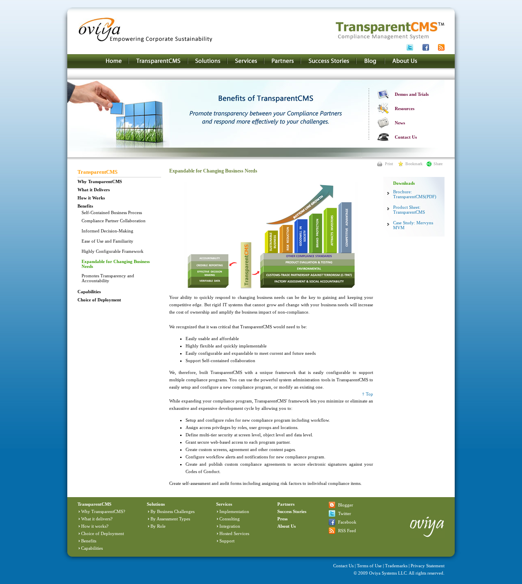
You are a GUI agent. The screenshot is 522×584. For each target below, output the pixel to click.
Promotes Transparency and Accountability (108, 278)
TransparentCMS (97, 172)
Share (438, 163)
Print (389, 163)
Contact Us (406, 137)
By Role (158, 526)
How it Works (91, 197)
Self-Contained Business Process (112, 212)
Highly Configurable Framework (113, 251)
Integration (229, 526)
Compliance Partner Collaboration (114, 220)
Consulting (229, 518)
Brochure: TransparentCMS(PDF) (414, 194)
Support (226, 540)
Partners (285, 504)
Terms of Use (369, 565)
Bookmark (413, 163)
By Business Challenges (172, 511)
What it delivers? (97, 518)
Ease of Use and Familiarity (107, 241)
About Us (286, 526)
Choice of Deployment (99, 299)
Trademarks (396, 565)
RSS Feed (347, 530)
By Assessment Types (170, 518)
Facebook (347, 522)
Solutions (156, 504)
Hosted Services (234, 533)
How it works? (94, 526)
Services (224, 504)
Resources (404, 108)
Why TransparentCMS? (103, 511)
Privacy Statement (428, 565)
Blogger (345, 504)
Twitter (344, 513)
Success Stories (291, 511)
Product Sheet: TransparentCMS (409, 210)
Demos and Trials (412, 94)
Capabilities (89, 291)
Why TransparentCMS (99, 181)
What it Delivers (93, 189)
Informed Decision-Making (107, 230)
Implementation (234, 511)
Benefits (85, 206)
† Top (367, 394)
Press (282, 518)
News (400, 122)
